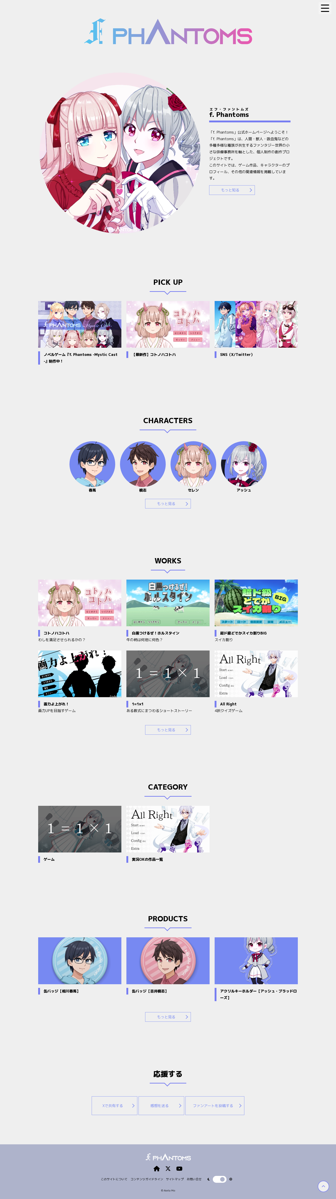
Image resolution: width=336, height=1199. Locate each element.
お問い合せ (194, 1179)
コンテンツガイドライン (147, 1179)
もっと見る (166, 503)
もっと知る (230, 190)
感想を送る (159, 1105)
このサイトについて (114, 1179)
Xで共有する (112, 1105)
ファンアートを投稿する (213, 1105)
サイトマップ (175, 1179)
